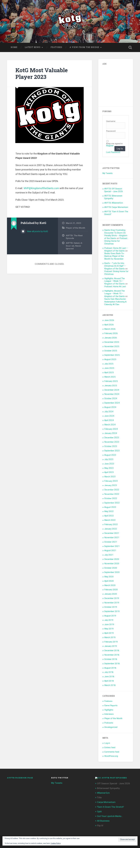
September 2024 (112, 403)
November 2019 (111, 602)
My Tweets (107, 173)
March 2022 (110, 520)
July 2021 (108, 555)
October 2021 (110, 542)
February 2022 (111, 524)
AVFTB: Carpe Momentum (116, 207)
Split (99, 811)
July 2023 (108, 459)
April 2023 (109, 472)
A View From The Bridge (84, 47)
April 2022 (109, 516)
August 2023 (110, 455)
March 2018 (110, 685)
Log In (120, 148)
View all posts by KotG (37, 231)
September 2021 (112, 546)
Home (14, 47)
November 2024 (111, 394)
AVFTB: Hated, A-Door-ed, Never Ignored (74, 246)
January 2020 (110, 594)
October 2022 (110, 498)
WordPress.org (111, 756)
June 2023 (109, 463)
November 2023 (111, 442)
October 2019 (110, 607)
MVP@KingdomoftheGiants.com (41, 188)
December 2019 (111, 598)
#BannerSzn (103, 792)
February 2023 (111, 481)
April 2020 (109, 581)
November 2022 (111, 494)
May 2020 (109, 576)
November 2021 (111, 537)
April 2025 (109, 372)
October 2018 (110, 659)
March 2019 (110, 637)
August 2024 (110, 407)
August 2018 (110, 668)
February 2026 (111, 333)
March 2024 (110, 424)
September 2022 (112, 503)
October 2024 (110, 398)
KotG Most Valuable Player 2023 (41, 73)
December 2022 (111, 490)
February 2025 (111, 381)
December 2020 (111, 559)
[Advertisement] (121, 85)
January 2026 (110, 337)
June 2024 (109, 416)
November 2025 (111, 346)
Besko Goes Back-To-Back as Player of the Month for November (114, 256)
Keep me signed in (114, 144)
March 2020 (110, 585)
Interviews (109, 714)
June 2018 (109, 676)
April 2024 (109, 420)
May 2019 (109, 628)
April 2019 (109, 633)
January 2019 (110, 646)
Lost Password (113, 152)
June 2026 (109, 320)
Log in (107, 743)
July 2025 (108, 363)
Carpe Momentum (106, 802)
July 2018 (108, 672)
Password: (111, 131)
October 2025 (110, 350)
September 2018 (112, 663)
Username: (111, 121)
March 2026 (110, 329)
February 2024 (111, 429)
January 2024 (110, 433)
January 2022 (110, 529)
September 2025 (112, 355)
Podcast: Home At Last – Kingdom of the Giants (116, 249)
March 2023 (110, 476)
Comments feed (111, 752)
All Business (103, 820)
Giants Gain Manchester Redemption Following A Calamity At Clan (115, 302)
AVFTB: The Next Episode (74, 237)
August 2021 (110, 550)
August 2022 (110, 507)
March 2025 (110, 377)
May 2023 (109, 468)
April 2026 (109, 324)
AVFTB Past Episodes (114, 777)
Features (56, 47)
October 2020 (110, 568)
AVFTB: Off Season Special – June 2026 (113, 190)
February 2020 (111, 589)
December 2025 (111, 342)
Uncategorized (110, 727)
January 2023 (110, 485)
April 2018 (109, 681)
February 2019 (111, 642)
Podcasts (108, 723)
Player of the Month (75, 228)
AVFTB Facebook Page (20, 777)
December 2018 (111, 650)
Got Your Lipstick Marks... (110, 816)
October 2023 (110, 446)
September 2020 (112, 572)
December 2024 (111, 390)
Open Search (130, 47)
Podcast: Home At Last (115, 286)
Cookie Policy (56, 843)
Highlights (108, 710)
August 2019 (110, 616)
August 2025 (110, 359)
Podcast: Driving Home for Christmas (116, 241)
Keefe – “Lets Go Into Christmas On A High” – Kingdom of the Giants (115, 266)
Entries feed (109, 747)
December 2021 (111, 533)
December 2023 (111, 437)
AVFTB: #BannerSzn (113, 203)
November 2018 (111, 655)
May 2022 (109, 511)
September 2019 (112, 611)
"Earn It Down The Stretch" (110, 806)
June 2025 (109, 368)
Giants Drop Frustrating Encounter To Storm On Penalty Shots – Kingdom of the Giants (115, 234)
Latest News (32, 47)
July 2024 (108, 411)
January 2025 (110, 385)
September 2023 (112, 450)
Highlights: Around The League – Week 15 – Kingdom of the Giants (114, 281)
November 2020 (111, 563)
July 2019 (108, 620)
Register (110, 146)
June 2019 (109, 624)
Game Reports (110, 705)
